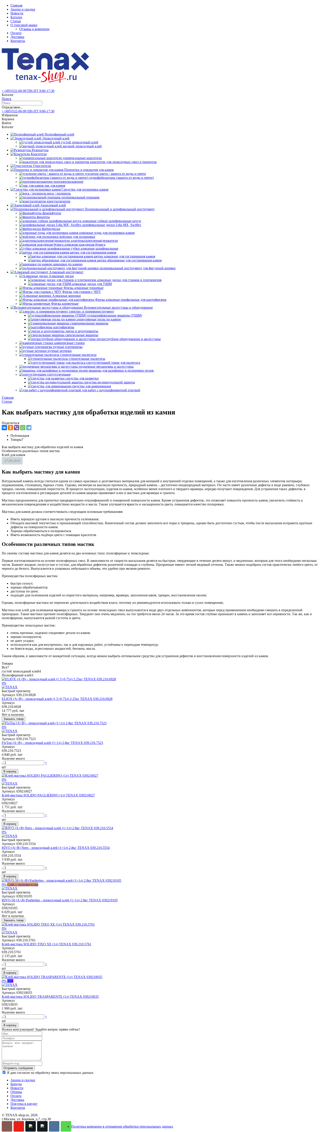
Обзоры (16, 1092)
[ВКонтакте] (4, 427)
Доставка (17, 37)
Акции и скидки (22, 9)
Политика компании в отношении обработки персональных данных (122, 1126)
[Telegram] (28, 427)
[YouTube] (19, 1126)
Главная (16, 5)
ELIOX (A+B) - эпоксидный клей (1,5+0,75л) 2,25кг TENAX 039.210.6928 (57, 699)
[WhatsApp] (22, 427)
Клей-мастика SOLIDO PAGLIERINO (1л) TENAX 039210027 (48, 795)
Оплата (15, 33)
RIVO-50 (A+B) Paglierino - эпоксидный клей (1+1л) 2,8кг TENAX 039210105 (60, 900)
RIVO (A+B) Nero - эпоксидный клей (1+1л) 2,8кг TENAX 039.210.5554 (56, 848)
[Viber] (16, 427)
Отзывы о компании (34, 29)
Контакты (17, 41)
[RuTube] (30, 1126)
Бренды (16, 1084)
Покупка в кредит (23, 1104)
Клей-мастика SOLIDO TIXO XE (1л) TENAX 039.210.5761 (46, 944)
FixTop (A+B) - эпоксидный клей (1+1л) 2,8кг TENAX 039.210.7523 (52, 743)
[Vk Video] (42, 1126)
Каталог (16, 17)
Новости (16, 13)
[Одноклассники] (10, 427)
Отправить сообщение (18, 1068)
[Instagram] (7, 1126)
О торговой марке (23, 25)
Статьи (15, 21)
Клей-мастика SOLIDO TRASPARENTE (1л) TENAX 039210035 (50, 996)
